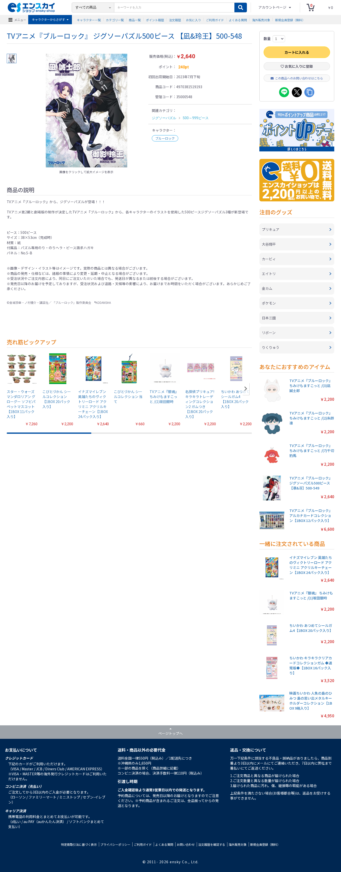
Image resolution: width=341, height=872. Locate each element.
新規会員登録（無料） (290, 19)
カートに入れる (297, 52)
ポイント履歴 (155, 19)
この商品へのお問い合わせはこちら (299, 78)
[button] (245, 389)
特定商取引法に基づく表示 (79, 844)
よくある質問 (238, 19)
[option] (86, 110)
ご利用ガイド (215, 19)
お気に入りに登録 (298, 66)
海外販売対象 (261, 19)
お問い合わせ (186, 844)
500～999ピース (196, 118)
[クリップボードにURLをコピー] (309, 92)
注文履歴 (175, 19)
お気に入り (193, 19)
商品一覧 (135, 19)
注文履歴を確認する (211, 844)
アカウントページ (272, 7)
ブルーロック (165, 138)
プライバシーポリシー (115, 844)
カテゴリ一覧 (115, 19)
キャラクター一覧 (89, 19)
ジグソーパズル (164, 118)
